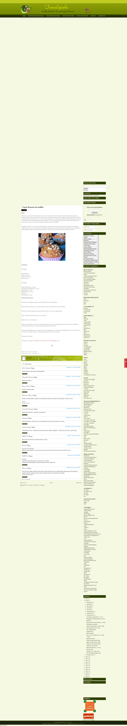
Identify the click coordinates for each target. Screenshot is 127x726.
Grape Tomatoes (87, 551)
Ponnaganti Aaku (87, 568)
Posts (87, 227)
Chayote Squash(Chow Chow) (90, 530)
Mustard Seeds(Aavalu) (89, 477)
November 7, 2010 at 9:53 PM (73, 367)
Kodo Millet (86, 424)
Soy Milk (86, 493)
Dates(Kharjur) (87, 350)
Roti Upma (88, 620)
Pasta (85, 429)
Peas (85, 566)
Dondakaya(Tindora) (88, 540)
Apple (85, 359)
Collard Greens (87, 537)
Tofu (85, 496)
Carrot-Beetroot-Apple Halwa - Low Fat (94, 617)
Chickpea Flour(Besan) (88, 387)
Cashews (86, 343)
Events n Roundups (82, 16)
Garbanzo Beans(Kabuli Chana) (90, 276)
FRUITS (86, 357)
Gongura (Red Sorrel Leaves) (90, 549)
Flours (58, 357)
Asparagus (86, 512)
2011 (87, 656)
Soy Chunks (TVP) (88, 491)
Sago (85, 441)
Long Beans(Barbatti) (88, 558)
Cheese (85, 320)
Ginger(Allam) (87, 471)
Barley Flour (86, 382)
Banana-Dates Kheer (90, 638)
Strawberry (86, 373)
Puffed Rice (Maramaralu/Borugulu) (91, 434)
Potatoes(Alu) (87, 569)
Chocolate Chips (87, 309)
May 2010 (89, 606)
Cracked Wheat (87, 415)
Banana (50, 357)
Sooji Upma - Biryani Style (92, 645)
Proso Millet (86, 432)
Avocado (85, 360)
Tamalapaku (64, 6)
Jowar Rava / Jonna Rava (89, 423)
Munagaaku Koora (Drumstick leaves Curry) (95, 618)
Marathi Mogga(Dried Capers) (90, 474)
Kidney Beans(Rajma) (88, 280)
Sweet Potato (86, 583)
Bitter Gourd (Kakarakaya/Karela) (91, 518)
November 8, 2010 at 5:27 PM (73, 408)
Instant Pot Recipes (68, 16)
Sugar (65, 357)
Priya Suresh (26, 386)
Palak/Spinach (87, 565)
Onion (85, 563)
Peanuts (85, 353)
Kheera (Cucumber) (88, 557)
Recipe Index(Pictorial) (53, 16)
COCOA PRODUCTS (89, 306)
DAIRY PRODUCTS (88, 315)
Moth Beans (86, 288)
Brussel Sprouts (87, 521)
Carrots (85, 526)
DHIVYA (25, 436)
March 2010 (89, 602)
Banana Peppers (87, 513)
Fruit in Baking (53, 340)
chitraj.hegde (26, 427)
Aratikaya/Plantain (87, 510)
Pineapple (86, 370)
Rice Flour (86, 396)
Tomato (85, 586)
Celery (85, 529)
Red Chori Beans (87, 291)
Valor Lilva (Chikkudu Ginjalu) (90, 590)
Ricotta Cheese (87, 334)
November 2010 (90, 615)
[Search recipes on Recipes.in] (88, 719)
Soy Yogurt (86, 494)
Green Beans (86, 552)
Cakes (54, 357)
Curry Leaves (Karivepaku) (89, 462)
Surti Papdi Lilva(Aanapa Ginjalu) (91, 582)
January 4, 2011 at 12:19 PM (73, 435)
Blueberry (86, 364)
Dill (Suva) (86, 463)
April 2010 (89, 604)
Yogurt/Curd (86, 337)
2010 (87, 600)
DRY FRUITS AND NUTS (90, 340)
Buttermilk (86, 318)
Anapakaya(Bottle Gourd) (89, 509)
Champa (25, 418)
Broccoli (85, 520)
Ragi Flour (86, 393)
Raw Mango (86, 576)
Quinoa (85, 435)
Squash (85, 580)
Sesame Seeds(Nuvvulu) (89, 483)
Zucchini (85, 591)
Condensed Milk (87, 322)
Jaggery (85, 502)
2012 (87, 658)
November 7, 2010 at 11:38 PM (73, 376)
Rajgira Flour (86, 395)
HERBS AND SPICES (89, 454)
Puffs (85, 302)
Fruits (61, 357)
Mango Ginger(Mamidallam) (90, 473)
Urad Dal (86, 294)
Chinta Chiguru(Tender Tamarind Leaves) (92, 534)
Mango (85, 367)
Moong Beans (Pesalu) (88, 285)
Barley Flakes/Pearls (88, 404)
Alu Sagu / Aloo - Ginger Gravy (93, 651)
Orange (85, 368)
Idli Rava (86, 416)
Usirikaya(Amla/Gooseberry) (90, 374)
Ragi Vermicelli (87, 438)
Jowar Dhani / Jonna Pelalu (89, 420)
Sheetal (24, 468)
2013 (87, 660)
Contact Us (102, 16)
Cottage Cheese (87, 323)
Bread (85, 299)
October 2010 (89, 613)
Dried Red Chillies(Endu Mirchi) (90, 465)
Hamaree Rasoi (27, 395)
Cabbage (85, 523)
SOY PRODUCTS (88, 488)
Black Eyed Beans (87, 271)
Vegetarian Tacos (89, 631)
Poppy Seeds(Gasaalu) (88, 480)
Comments (89, 230)
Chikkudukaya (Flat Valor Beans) (91, 532)
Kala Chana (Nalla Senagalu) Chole (93, 653)
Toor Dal (85, 293)
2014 (87, 662)
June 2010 (89, 608)
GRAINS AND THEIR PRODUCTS (92, 401)
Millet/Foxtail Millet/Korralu (89, 427)
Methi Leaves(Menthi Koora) (90, 560)
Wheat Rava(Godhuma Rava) (90, 451)
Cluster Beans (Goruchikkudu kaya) (91, 535)
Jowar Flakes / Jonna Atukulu (90, 421)
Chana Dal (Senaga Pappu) (89, 273)
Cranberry (86, 365)
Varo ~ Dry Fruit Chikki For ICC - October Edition (95, 636)
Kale (85, 555)
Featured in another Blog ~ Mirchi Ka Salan (95, 626)
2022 (87, 676)
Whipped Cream (87, 336)
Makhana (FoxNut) (88, 351)
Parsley (85, 479)
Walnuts (85, 354)
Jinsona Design (63, 723)
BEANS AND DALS (88, 269)
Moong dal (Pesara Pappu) (89, 287)
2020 (87, 673)
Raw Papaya (86, 577)
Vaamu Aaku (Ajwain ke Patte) (90, 588)
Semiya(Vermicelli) (88, 443)
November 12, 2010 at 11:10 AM (72, 426)
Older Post (79, 482)
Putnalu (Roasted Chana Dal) (90, 290)
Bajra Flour (86, 381)
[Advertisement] (51, 193)
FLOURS (86, 378)
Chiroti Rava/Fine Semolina (89, 410)
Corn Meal (86, 412)
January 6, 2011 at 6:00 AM (74, 455)
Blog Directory (3, 725)
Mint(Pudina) (86, 476)
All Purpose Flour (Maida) (38, 357)
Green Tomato (87, 554)
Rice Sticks (86, 440)
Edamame (86, 546)
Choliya (85, 274)
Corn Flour (86, 388)
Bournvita (86, 308)
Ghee (85, 326)
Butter (85, 317)
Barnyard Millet (87, 406)
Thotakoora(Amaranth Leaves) (90, 585)
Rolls (85, 303)
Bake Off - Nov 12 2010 (40, 340)
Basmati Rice (86, 407)
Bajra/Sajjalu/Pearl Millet (89, 402)
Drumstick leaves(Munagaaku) (90, 544)
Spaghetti (86, 449)
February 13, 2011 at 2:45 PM (73, 467)
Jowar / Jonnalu (87, 418)
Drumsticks (86, 543)
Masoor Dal (86, 283)
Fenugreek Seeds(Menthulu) (89, 466)
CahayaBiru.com (80, 723)
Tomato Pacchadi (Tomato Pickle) (93, 640)
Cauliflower (86, 527)
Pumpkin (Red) (87, 571)
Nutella (85, 313)
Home (24, 16)
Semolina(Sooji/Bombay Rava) (90, 445)
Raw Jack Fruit (87, 574)
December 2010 (90, 654)
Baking (46, 357)
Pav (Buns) (86, 300)
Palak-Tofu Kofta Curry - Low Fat (93, 647)
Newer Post (23, 482)
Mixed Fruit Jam (89, 649)
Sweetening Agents (71, 357)
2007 (87, 598)
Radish (85, 572)
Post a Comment (26, 479)
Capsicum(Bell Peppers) (89, 524)
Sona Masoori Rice (88, 448)
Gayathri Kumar (27, 377)
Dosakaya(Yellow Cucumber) (90, 541)
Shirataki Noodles (87, 446)
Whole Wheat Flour (88, 398)
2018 (87, 669)
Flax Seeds (86, 468)
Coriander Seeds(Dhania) (89, 459)
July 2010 (89, 609)
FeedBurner (98, 215)
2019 (87, 671)
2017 (87, 667)
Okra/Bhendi (86, 562)
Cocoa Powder (87, 311)
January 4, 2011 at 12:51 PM (73, 444)
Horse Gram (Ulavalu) (88, 277)
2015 (87, 664)
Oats (85, 437)
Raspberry (86, 371)
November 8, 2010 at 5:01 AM (73, 394)
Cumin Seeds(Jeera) (88, 460)
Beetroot (85, 516)
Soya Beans (86, 490)
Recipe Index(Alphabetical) (36, 16)
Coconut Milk (87, 348)
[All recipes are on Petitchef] (88, 718)
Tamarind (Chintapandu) (89, 485)
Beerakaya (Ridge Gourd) (89, 515)
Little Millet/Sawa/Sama (89, 426)
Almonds (86, 342)
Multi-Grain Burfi (90, 633)
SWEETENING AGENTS (89, 499)
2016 (87, 665)
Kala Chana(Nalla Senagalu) (89, 279)
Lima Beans (86, 282)
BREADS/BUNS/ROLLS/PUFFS (91, 297)
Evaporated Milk (87, 325)
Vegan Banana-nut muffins (33, 207)
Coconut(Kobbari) (87, 346)
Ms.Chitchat (26, 368)
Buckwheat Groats (87, 409)
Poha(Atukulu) (87, 431)
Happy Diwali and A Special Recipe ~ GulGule (96, 622)
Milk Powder (86, 331)
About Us (93, 16)
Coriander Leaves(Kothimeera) (90, 457)
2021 (87, 674)
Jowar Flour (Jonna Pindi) (89, 390)
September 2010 (90, 611)
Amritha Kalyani (28, 409)
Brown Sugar (86, 500)
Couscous (86, 413)
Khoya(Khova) (87, 328)
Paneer (85, 332)
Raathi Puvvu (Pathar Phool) (90, 482)
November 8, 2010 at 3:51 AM (73, 385)
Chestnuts (86, 345)
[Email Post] (38, 359)
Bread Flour (86, 384)
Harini (24, 445)
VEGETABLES (87, 507)
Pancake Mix (86, 392)
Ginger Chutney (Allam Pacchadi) (93, 644)
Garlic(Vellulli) (87, 469)
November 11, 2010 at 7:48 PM (73, 417)
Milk (85, 329)
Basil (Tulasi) (86, 455)
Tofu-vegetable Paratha (91, 629)
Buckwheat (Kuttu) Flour (89, 385)
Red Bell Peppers (87, 579)
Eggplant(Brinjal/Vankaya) (89, 548)
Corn (85, 538)
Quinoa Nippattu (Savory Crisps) (93, 627)
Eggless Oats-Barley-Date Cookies (93, 642)
